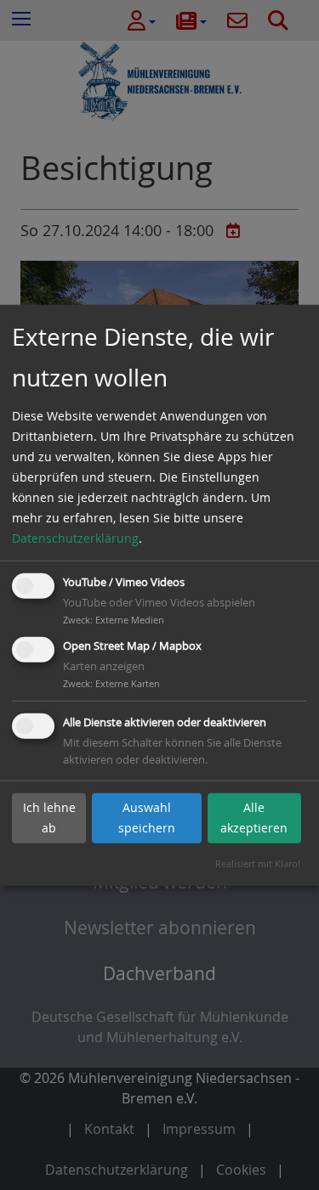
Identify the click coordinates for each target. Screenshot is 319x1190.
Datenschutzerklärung (75, 538)
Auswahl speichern (146, 817)
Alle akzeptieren (254, 817)
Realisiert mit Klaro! (257, 863)
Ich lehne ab (49, 817)
